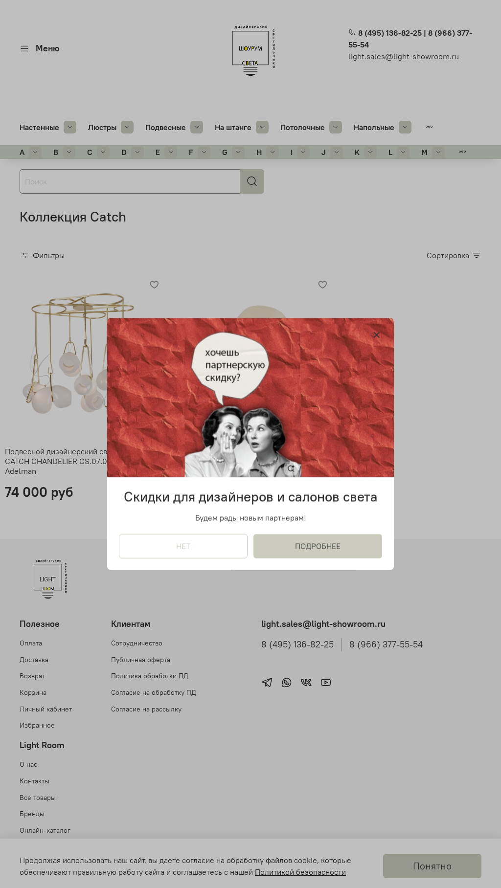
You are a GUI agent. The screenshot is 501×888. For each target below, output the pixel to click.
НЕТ (183, 546)
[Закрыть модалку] (376, 335)
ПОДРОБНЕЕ (318, 546)
